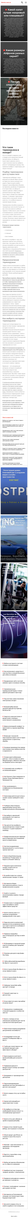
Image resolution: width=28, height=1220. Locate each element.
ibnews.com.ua (6, 2)
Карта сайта (14, 1216)
